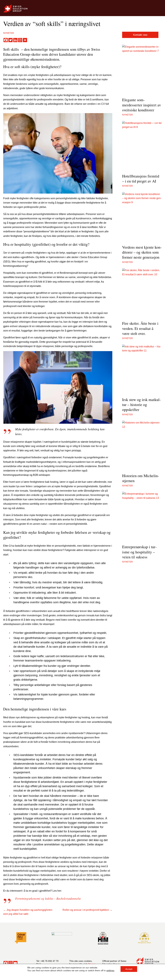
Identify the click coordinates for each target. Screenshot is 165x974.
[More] (25, 40)
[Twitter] (10, 40)
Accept (128, 969)
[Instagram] (20, 40)
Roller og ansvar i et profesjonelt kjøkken (86, 910)
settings (110, 970)
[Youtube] (15, 963)
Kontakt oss (140, 34)
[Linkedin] (15, 40)
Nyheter (8, 33)
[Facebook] (6, 40)
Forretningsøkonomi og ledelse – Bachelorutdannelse (48, 898)
